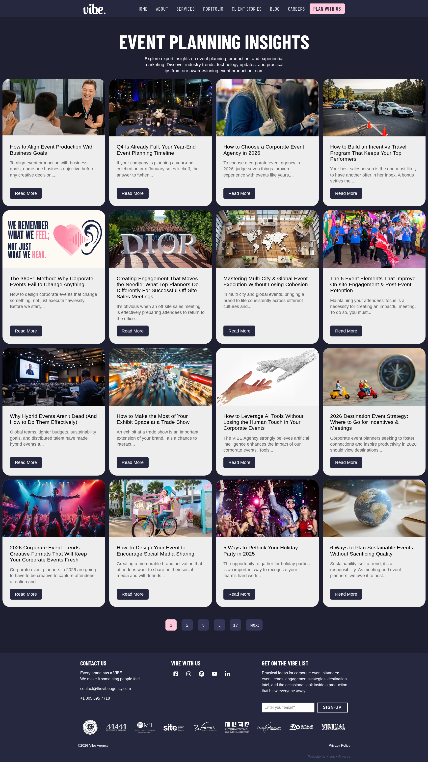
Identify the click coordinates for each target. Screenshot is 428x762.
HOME (142, 9)
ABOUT (162, 9)
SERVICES (186, 9)
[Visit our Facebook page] (176, 674)
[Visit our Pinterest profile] (201, 674)
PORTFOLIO (213, 9)
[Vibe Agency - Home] (94, 8)
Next (254, 625)
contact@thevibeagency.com (105, 688)
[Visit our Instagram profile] (188, 674)
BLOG (275, 9)
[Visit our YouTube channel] (214, 674)
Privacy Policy (339, 745)
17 (235, 625)
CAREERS (296, 9)
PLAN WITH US (327, 9)
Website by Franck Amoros (329, 756)
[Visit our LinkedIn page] (227, 674)
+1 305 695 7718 (95, 698)
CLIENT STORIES (247, 9)
